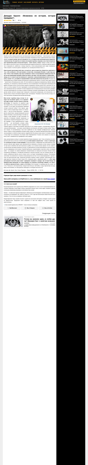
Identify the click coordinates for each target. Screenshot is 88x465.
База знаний (27, 2)
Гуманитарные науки (15, 5)
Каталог (20, 2)
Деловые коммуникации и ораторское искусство (28, 8)
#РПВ (42, 8)
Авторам (41, 2)
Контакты (35, 2)
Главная (14, 2)
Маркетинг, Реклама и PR (9, 8)
